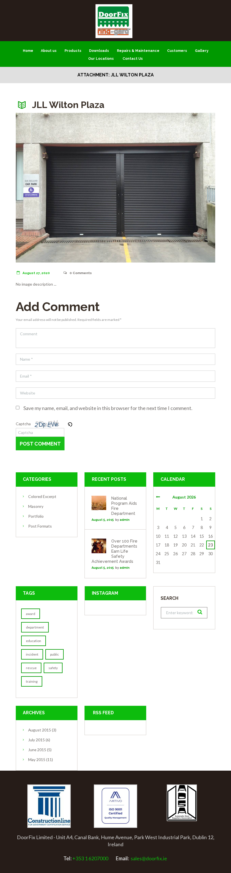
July (36, 739)
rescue (31, 668)
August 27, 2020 (36, 273)
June (37, 749)
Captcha (23, 423)
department (35, 627)
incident (32, 654)
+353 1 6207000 (90, 858)
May (36, 759)
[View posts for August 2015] (158, 497)
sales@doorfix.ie (149, 858)
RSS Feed (103, 712)
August (39, 730)
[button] (70, 424)
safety (53, 668)
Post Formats (40, 526)
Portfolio (36, 516)
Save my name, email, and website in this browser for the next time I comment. (107, 408)
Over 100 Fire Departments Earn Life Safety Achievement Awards (114, 551)
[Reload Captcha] (70, 423)
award (30, 614)
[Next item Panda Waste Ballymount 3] (165, 187)
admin (125, 520)
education (33, 641)
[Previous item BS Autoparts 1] (65, 187)
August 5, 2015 (103, 520)
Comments (81, 273)
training (31, 681)
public (54, 654)
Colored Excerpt (42, 496)
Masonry (35, 506)
